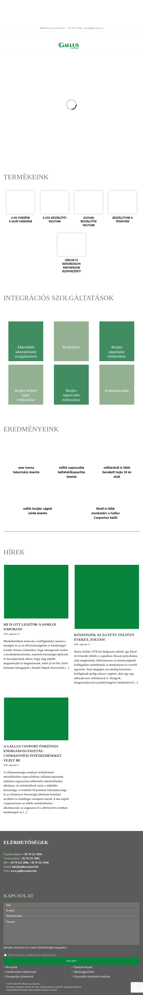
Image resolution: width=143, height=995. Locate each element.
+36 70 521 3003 (30, 858)
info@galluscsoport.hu (93, 28)
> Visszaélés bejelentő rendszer (91, 976)
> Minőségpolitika (83, 971)
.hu (37, 866)
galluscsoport (27, 866)
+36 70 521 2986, (19, 862)
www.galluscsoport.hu (23, 870)
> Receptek (10, 967)
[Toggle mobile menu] (83, 44)
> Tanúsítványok (82, 967)
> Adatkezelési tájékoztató (19, 971)
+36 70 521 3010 (32, 854)
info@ (15, 866)
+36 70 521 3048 (39, 862)
